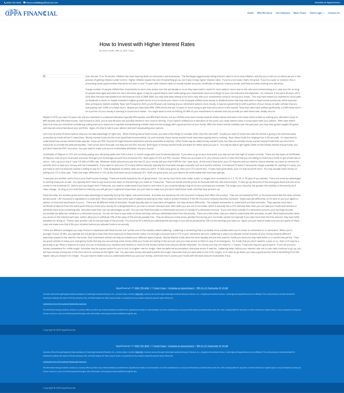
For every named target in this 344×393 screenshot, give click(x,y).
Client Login (316, 13)
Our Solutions (283, 13)
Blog (131, 50)
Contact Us (334, 13)
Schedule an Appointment (327, 2)
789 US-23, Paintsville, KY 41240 (212, 288)
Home (250, 13)
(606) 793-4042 (13, 2)
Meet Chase (300, 13)
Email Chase (160, 288)
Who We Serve (264, 13)
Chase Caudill (108, 50)
